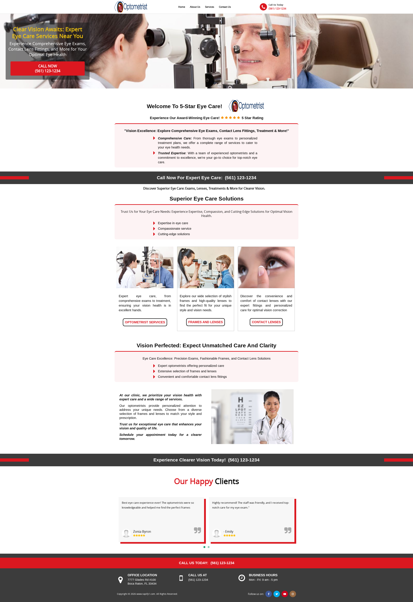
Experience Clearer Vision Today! (189, 459)
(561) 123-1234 (277, 8)
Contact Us (225, 6)
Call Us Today (276, 4)
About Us (195, 6)
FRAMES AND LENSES (205, 322)
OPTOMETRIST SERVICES (145, 322)
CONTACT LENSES (266, 322)
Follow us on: (256, 594)
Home (181, 6)
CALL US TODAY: (193, 563)
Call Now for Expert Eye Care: (189, 177)
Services (209, 6)
